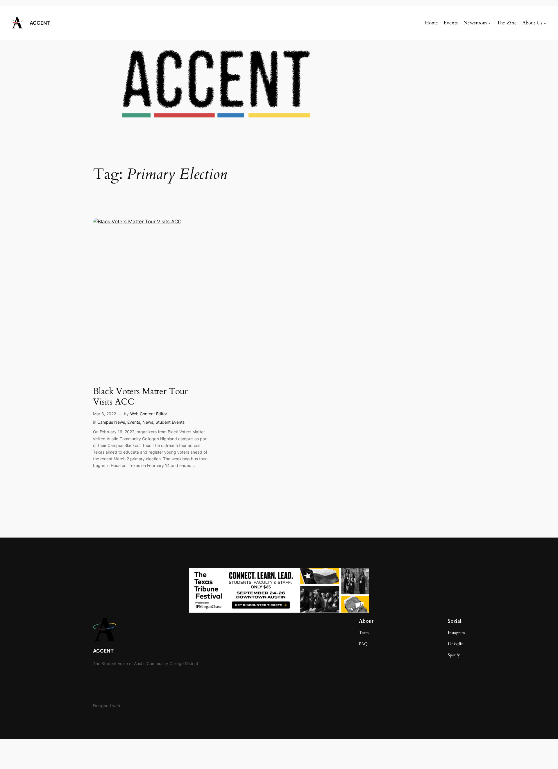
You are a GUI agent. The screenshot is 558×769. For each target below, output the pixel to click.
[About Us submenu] (544, 22)
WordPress (131, 705)
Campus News (111, 422)
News (147, 422)
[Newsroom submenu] (489, 22)
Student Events (170, 422)
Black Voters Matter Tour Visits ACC (140, 397)
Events (133, 422)
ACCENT (40, 23)
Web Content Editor (148, 413)
